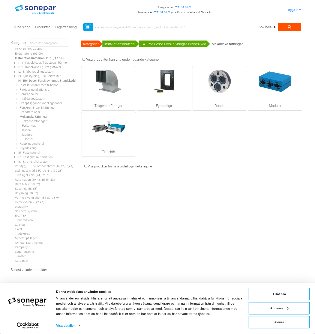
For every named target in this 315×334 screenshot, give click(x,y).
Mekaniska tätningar (34, 116)
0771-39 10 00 (183, 7)
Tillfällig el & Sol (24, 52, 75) (33, 175)
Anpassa (276, 308)
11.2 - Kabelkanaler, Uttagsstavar (39, 67)
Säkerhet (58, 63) (26, 189)
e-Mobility (21, 207)
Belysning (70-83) (26, 193)
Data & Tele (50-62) (27, 184)
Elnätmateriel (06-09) (29, 53)
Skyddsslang (28, 148)
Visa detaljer (65, 325)
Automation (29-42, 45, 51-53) (35, 180)
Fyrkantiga (29, 125)
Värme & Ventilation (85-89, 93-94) (38, 198)
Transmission (24, 220)
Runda (26, 130)
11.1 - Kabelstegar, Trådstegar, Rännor (42, 62)
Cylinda (20, 225)
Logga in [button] (292, 10)
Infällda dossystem (32, 98)
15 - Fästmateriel (28, 152)
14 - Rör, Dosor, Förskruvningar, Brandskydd (46, 80)
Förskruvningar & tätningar (38, 107)
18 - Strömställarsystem (33, 161)
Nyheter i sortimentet (29, 243)
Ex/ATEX (21, 216)
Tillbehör (27, 139)
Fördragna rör (29, 94)
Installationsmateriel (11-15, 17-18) (39, 58)
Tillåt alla (279, 294)
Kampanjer (22, 247)
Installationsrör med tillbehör (39, 85)
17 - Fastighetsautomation (35, 157)
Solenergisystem (26, 211)
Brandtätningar (30, 112)
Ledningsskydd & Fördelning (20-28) (39, 171)
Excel (18, 229)
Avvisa (279, 322)
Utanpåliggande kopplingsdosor (41, 103)
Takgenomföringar (34, 121)
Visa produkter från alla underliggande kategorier (122, 59)
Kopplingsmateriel (32, 143)
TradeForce (22, 234)
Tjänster (20, 256)
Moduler (27, 134)
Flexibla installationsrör (35, 89)
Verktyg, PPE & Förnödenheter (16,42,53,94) (44, 166)
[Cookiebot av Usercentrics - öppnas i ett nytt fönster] (27, 325)
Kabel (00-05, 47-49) (28, 49)
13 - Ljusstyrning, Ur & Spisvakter (39, 76)
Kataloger (21, 261)
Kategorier (18, 42)
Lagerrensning (24, 252)
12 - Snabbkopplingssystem (35, 71)
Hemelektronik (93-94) (29, 202)
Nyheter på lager (26, 238)
